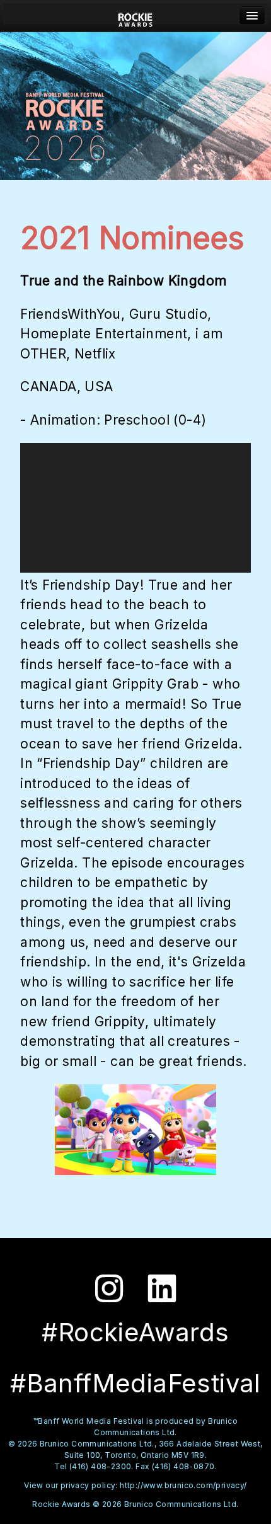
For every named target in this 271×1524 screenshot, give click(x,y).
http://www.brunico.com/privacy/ (183, 1485)
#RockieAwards (135, 1332)
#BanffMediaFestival (135, 1383)
